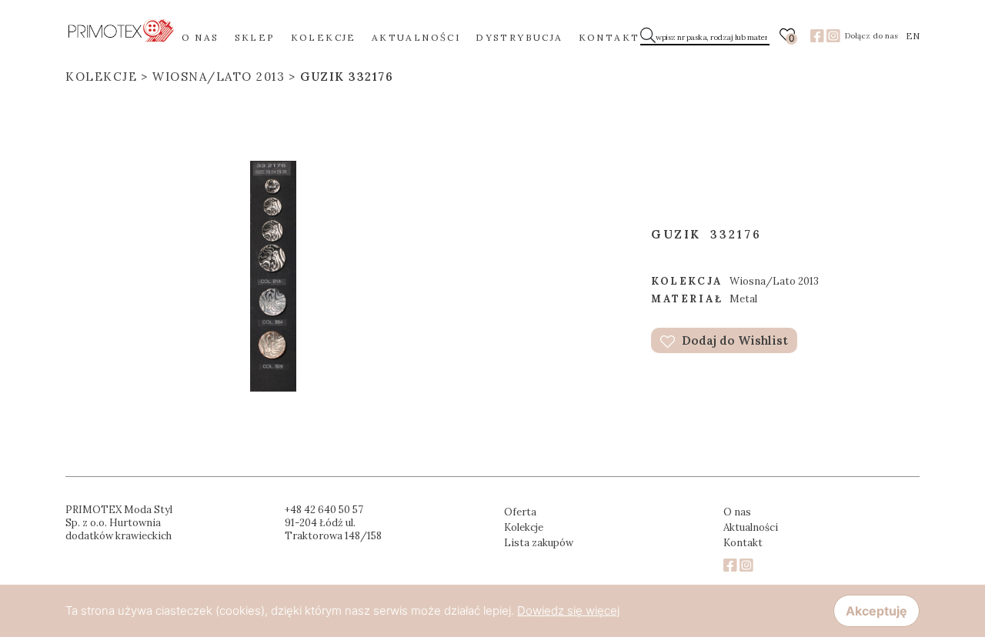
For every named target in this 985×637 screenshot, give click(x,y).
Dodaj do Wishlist (733, 340)
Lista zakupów (538, 542)
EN (913, 36)
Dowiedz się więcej (568, 610)
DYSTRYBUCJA (519, 37)
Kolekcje (101, 76)
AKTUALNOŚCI (416, 37)
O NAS (200, 37)
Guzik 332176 (346, 76)
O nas (737, 512)
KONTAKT (609, 37)
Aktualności (750, 527)
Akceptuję (876, 611)
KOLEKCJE (323, 37)
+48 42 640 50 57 (324, 509)
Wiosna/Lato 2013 (218, 76)
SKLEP (255, 37)
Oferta (520, 512)
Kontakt (743, 542)
